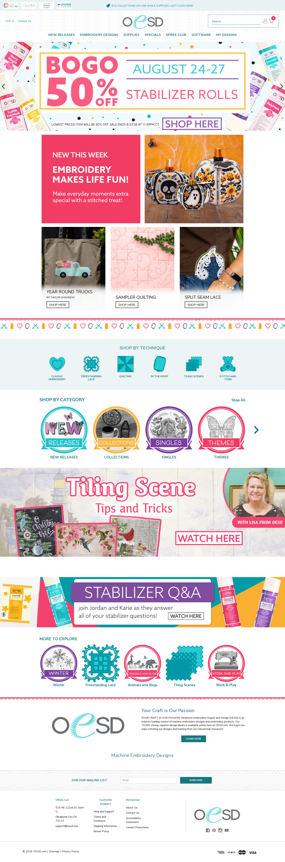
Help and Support (104, 811)
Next (281, 86)
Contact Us (24, 21)
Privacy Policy (70, 851)
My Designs (226, 35)
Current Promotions (137, 827)
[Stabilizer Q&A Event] (142, 602)
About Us (131, 807)
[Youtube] (227, 830)
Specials (153, 35)
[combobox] (236, 21)
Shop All (239, 400)
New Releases (61, 35)
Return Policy (101, 831)
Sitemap (54, 851)
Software (201, 35)
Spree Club (176, 35)
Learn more (193, 738)
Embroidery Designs (99, 35)
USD (8, 21)
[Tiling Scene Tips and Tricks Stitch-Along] (142, 512)
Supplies (131, 35)
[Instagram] (220, 830)
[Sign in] (265, 21)
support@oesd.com (67, 826)
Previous (3, 86)
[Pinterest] (214, 830)
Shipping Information (105, 826)
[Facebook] (208, 830)
